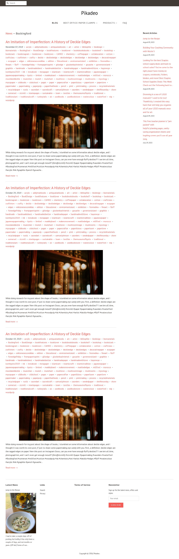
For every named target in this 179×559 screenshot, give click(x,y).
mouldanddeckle (13, 79)
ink (24, 71)
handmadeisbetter (53, 68)
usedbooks (59, 96)
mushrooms (90, 79)
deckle (40, 57)
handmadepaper (71, 68)
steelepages (34, 93)
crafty (32, 57)
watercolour (88, 96)
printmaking (81, 86)
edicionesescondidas (36, 61)
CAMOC (59, 54)
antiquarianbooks (58, 47)
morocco (107, 75)
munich (38, 79)
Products (109, 22)
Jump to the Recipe (151, 38)
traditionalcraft (27, 96)
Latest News (12, 485)
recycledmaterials (107, 86)
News (9, 33)
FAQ (125, 22)
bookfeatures (53, 50)
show (113, 89)
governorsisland (103, 64)
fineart (9, 64)
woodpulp (10, 100)
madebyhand (50, 75)
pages (43, 82)
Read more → (12, 175)
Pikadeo (96, 553)
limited (39, 75)
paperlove (101, 82)
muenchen (27, 79)
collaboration (97, 54)
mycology (103, 79)
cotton (109, 54)
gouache (89, 64)
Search (42, 490)
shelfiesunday (102, 89)
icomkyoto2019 (13, 71)
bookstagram (23, 54)
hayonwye (105, 68)
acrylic (29, 47)
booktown (48, 54)
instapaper (44, 71)
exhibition (93, 61)
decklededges (66, 57)
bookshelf (96, 50)
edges (21, 61)
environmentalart (78, 61)
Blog (55, 22)
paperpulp (37, 86)
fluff (17, 64)
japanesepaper (100, 71)
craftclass (10, 57)
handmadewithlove (89, 68)
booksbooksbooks (81, 50)
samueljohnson (62, 89)
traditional (98, 93)
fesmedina (105, 61)
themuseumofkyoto (82, 93)
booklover (66, 50)
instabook (32, 71)
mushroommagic (75, 79)
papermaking (24, 86)
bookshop (108, 50)
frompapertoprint (45, 64)
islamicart (56, 71)
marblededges (84, 75)
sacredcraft (47, 89)
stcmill (23, 93)
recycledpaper (14, 89)
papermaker (11, 86)
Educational (62, 61)
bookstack (10, 54)
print (71, 86)
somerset (12, 93)
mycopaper (10, 82)
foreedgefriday (28, 64)
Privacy (42, 493)
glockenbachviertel (74, 64)
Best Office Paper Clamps (79, 22)
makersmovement (67, 75)
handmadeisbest (35, 68)
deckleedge (80, 57)
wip (110, 96)
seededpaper (88, 89)
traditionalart (12, 96)
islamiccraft (69, 71)
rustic (25, 89)
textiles (66, 93)
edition (51, 61)
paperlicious (76, 82)
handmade (20, 68)
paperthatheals (51, 86)
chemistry (70, 54)
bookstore (36, 54)
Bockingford (25, 50)
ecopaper (12, 61)
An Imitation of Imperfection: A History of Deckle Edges (48, 41)
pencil (63, 86)
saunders (76, 89)
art (70, 47)
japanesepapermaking (15, 75)
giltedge (59, 64)
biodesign (98, 47)
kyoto (29, 75)
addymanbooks (41, 47)
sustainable (47, 93)
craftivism (22, 57)
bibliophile (86, 47)
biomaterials (11, 50)
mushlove (60, 79)
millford (96, 75)
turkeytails (42, 96)
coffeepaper (82, 54)
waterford (101, 96)
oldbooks (22, 82)
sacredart (35, 89)
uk (51, 96)
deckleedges (93, 57)
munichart (48, 79)
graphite (9, 68)
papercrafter (62, 82)
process (93, 86)
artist (76, 47)
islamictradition (84, 71)
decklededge (51, 57)
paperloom (89, 82)
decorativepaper (109, 57)
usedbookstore (73, 96)
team (58, 93)
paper (51, 82)
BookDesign (38, 50)
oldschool (33, 82)
